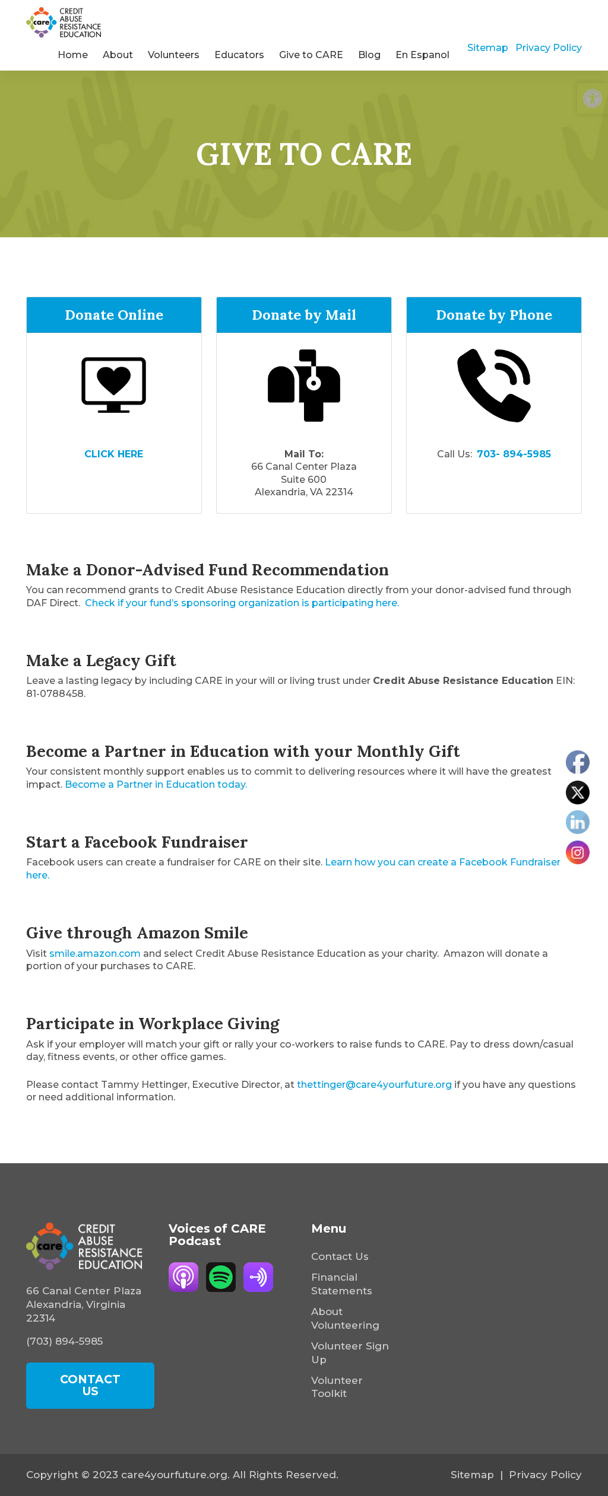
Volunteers (174, 55)
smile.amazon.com (95, 953)
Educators (239, 55)
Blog (369, 55)
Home (73, 55)
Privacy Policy (548, 47)
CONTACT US (90, 1385)
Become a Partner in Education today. (157, 784)
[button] (592, 98)
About (118, 55)
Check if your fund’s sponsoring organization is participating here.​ (242, 603)
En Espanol (422, 55)
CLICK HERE (113, 454)
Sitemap (487, 47)
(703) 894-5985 (64, 1341)
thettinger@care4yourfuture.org (374, 1084)
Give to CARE (311, 55)
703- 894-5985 (514, 454)
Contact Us (340, 1256)
